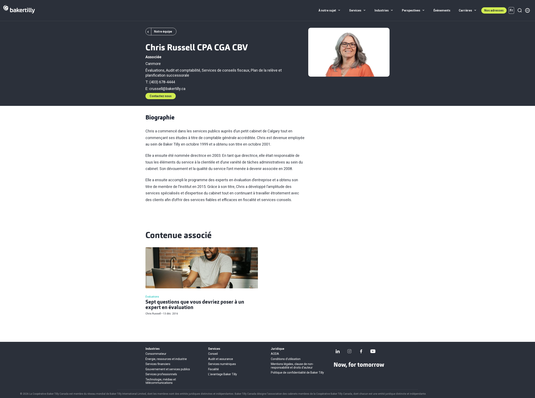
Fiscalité (213, 369)
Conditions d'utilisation (286, 359)
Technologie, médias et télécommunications (160, 381)
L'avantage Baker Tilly (222, 374)
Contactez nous (161, 96)
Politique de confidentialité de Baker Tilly (297, 372)
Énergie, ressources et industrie (166, 359)
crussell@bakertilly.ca (167, 88)
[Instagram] (349, 351)
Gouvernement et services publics (167, 369)
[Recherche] (519, 10)
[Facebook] (361, 351)
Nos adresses (494, 10)
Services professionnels (161, 374)
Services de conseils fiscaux (225, 70)
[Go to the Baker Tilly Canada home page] (19, 10)
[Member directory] (527, 10)
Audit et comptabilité (183, 70)
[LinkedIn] (338, 351)
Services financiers (157, 364)
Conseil (213, 353)
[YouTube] (373, 351)
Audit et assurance (220, 359)
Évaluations (154, 70)
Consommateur (155, 353)
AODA (275, 353)
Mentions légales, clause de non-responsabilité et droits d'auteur (292, 365)
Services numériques (222, 364)
